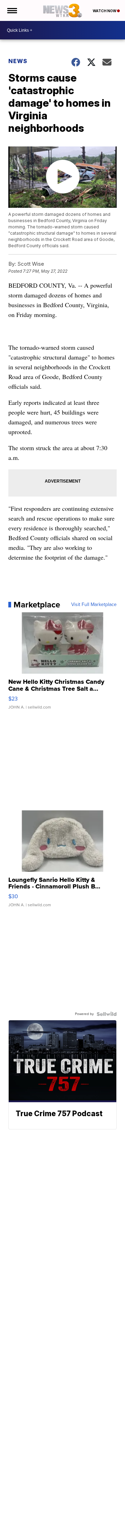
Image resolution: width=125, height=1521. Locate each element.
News (17, 61)
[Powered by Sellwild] (107, 1014)
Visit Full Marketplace (94, 604)
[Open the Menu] (11, 10)
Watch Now (105, 11)
